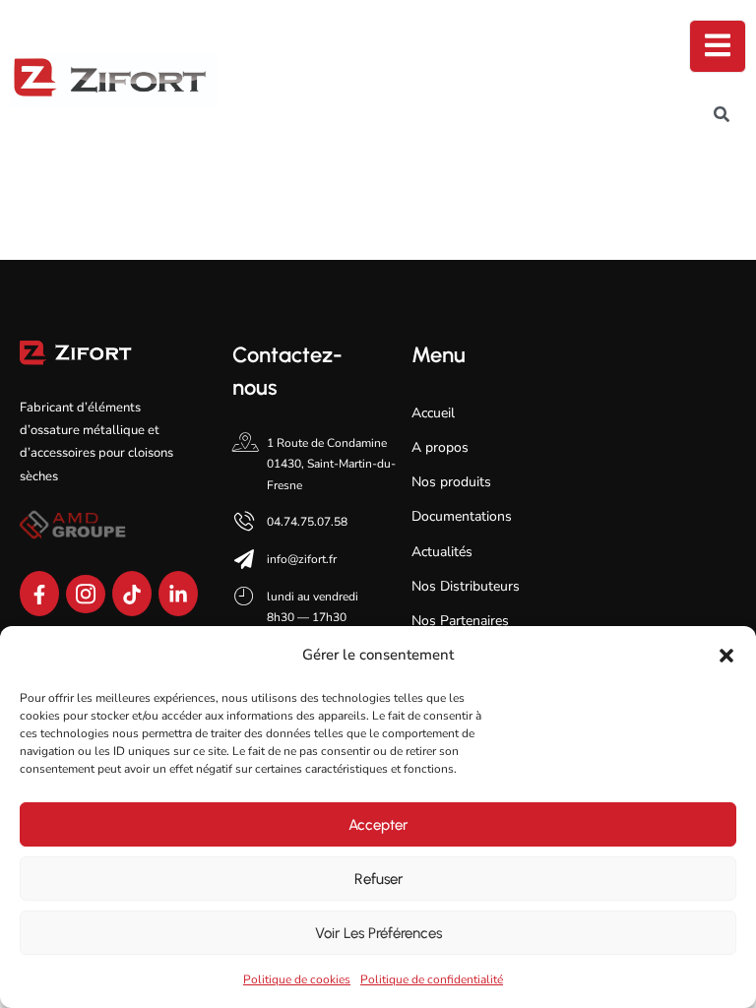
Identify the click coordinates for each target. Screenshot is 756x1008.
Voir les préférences (378, 933)
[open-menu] (717, 46)
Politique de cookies (296, 979)
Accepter (378, 825)
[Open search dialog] (721, 117)
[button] (726, 655)
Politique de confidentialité (431, 979)
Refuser (378, 879)
